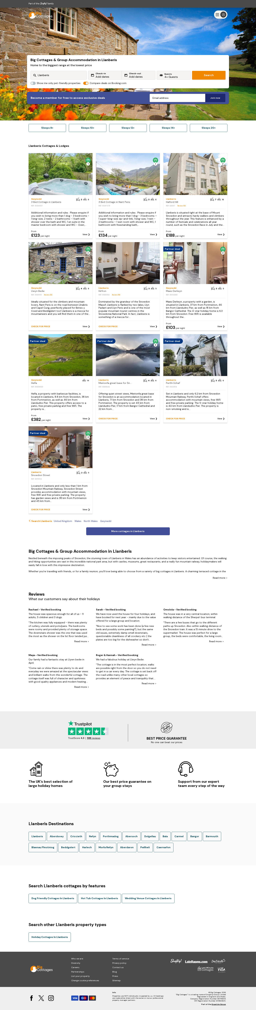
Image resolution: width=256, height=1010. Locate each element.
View (85, 234)
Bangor (194, 836)
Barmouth (212, 836)
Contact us (118, 967)
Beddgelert (68, 847)
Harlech (87, 847)
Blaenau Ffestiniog (43, 847)
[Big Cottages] (39, 14)
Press (115, 976)
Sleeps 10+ (87, 127)
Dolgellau (150, 836)
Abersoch (131, 836)
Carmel (179, 836)
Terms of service (120, 958)
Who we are (77, 958)
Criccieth (76, 836)
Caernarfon (163, 847)
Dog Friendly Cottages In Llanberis (53, 898)
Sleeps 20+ (209, 127)
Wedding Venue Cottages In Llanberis (148, 898)
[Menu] (220, 14)
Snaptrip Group (219, 1004)
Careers (75, 967)
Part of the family (41, 3)
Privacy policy (119, 963)
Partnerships (77, 971)
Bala (165, 836)
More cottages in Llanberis (128, 531)
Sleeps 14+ (168, 127)
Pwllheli (145, 847)
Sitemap (116, 980)
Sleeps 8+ (47, 127)
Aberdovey (57, 836)
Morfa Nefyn (106, 847)
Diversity (75, 963)
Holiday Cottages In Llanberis (50, 937)
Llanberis (37, 836)
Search (209, 75)
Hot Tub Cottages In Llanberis (99, 898)
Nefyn (92, 836)
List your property (80, 976)
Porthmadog (111, 836)
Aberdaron (127, 847)
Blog (114, 971)
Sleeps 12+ (128, 127)
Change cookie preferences (85, 980)
